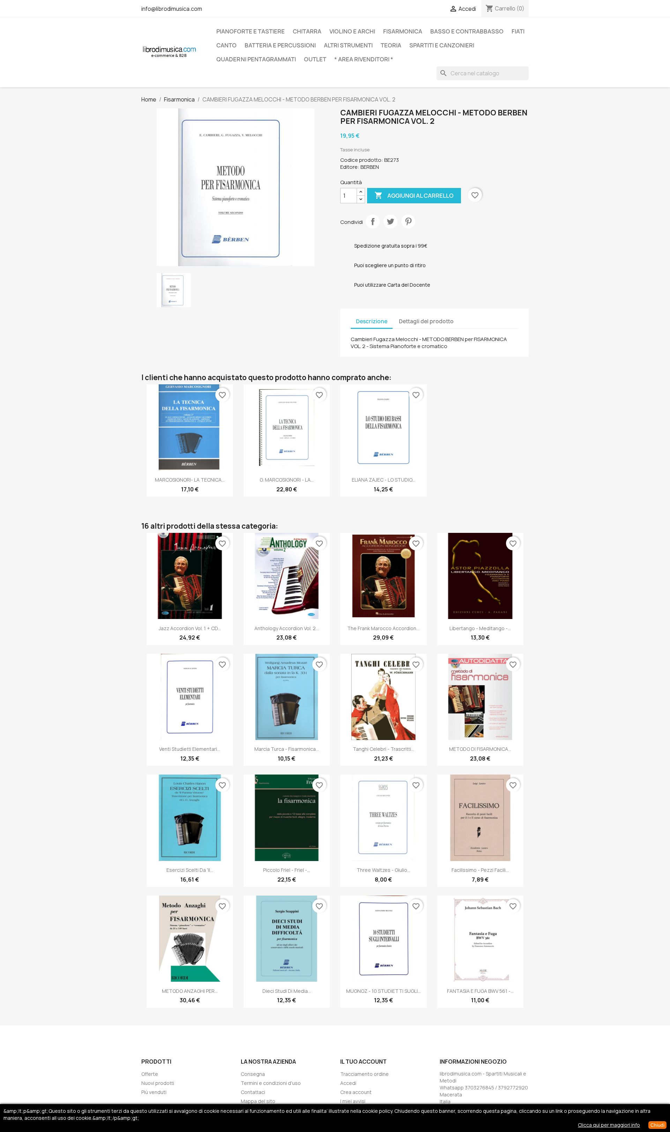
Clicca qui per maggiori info (609, 1125)
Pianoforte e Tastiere (250, 31)
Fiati (518, 31)
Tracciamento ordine (364, 1074)
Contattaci (253, 1092)
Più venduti (153, 1092)
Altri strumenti (348, 45)
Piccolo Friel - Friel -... (286, 870)
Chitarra (307, 31)
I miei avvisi (352, 1101)
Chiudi (657, 1125)
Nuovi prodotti (157, 1083)
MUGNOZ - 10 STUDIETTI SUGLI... (383, 991)
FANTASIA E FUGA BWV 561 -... (480, 991)
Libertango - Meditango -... (480, 628)
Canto (226, 45)
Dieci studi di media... (286, 991)
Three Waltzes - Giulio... (383, 870)
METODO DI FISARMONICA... (480, 749)
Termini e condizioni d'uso (271, 1083)
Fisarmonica (402, 31)
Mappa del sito (258, 1101)
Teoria (391, 45)
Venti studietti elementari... (189, 749)
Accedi (348, 1083)
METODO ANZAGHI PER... (190, 991)
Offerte (149, 1074)
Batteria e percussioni (280, 45)
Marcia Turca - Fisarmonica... (286, 749)
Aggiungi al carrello (414, 195)
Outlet (315, 59)
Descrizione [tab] (371, 321)
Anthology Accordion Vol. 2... (286, 628)
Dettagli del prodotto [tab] (426, 321)
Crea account (356, 1092)
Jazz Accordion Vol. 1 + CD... (190, 628)
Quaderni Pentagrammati (256, 59)
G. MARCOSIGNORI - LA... (287, 479)
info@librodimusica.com (171, 9)
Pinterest (408, 221)
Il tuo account (363, 1061)
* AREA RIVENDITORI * (363, 59)
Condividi (373, 221)
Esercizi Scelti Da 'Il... (189, 870)
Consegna (253, 1074)
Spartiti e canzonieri (441, 45)
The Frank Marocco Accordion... (383, 628)
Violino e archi (352, 31)
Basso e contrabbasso (467, 31)
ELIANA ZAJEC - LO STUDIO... (383, 479)
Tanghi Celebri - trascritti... (383, 749)
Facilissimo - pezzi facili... (480, 870)
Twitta (390, 221)
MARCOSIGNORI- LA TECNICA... (190, 479)
